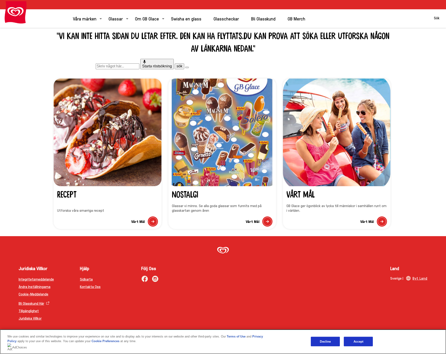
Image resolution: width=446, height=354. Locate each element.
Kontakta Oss (90, 286)
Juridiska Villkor (30, 318)
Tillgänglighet (29, 310)
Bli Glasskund (263, 19)
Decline (325, 341)
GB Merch (296, 19)
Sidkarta (86, 279)
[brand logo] (223, 251)
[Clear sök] (187, 67)
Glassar (115, 19)
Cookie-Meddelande (33, 293)
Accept (359, 341)
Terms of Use (236, 336)
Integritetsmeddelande (36, 279)
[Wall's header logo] (15, 12)
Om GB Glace (147, 19)
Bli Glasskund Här (31, 303)
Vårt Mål (144, 223)
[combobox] (117, 66)
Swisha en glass (186, 19)
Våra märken (84, 19)
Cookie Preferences (105, 341)
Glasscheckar (226, 19)
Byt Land (420, 278)
